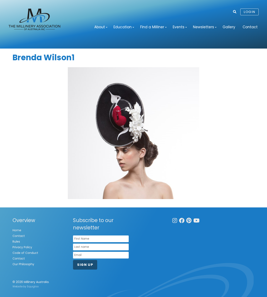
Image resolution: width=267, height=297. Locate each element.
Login (249, 11)
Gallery (229, 27)
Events (178, 27)
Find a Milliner (152, 27)
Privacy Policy (22, 247)
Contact (250, 27)
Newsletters (203, 27)
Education (122, 27)
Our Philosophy (23, 264)
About (99, 27)
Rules (16, 241)
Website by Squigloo (26, 286)
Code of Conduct (25, 253)
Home (17, 230)
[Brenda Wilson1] (133, 133)
